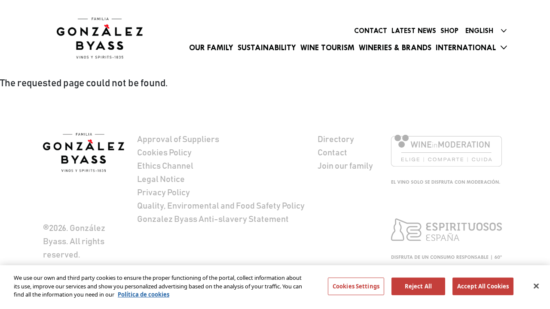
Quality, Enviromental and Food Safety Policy (221, 206)
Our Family (211, 47)
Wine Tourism (327, 47)
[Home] (100, 38)
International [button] (466, 47)
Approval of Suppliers (178, 139)
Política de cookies (143, 294)
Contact (370, 31)
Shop (449, 31)
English (479, 31)
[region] (275, 287)
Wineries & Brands (395, 47)
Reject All (418, 286)
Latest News (413, 31)
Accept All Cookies (483, 286)
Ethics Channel (165, 166)
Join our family (345, 166)
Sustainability (267, 47)
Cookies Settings (356, 286)
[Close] (536, 286)
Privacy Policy (163, 192)
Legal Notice (161, 179)
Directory (336, 139)
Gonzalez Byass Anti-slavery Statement (213, 219)
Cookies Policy (164, 152)
